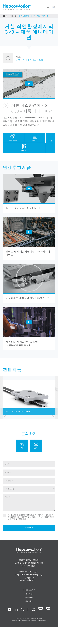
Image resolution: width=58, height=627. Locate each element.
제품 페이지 (13, 140)
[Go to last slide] (4, 417)
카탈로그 (24, 150)
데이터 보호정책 (29, 590)
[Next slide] (53, 417)
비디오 (11, 16)
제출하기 (29, 527)
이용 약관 (29, 601)
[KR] (53, 7)
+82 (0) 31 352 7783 (22, 446)
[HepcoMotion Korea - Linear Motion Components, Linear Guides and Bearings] (17, 7)
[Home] (4, 16)
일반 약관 (29, 597)
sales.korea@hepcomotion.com (36, 446)
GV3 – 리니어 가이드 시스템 (29, 59)
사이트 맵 (29, 594)
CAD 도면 (35, 140)
